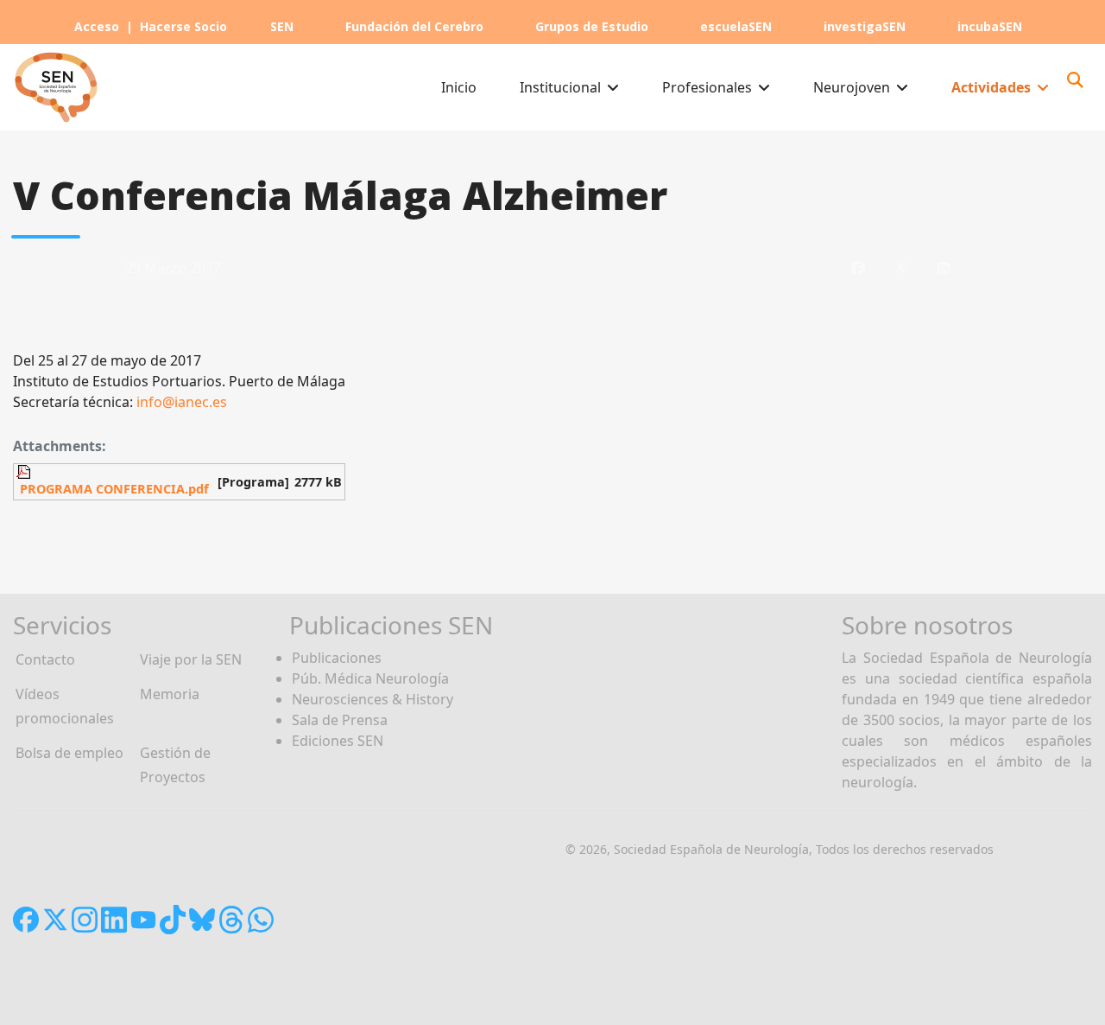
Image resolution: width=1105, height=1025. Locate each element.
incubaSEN (989, 26)
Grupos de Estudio (591, 26)
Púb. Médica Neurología (370, 678)
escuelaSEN (736, 26)
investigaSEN (865, 26)
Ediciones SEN (337, 740)
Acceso (96, 26)
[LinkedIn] (944, 267)
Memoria (169, 693)
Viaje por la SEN (191, 659)
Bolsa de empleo (69, 752)
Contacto (45, 659)
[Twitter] (901, 267)
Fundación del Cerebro (414, 26)
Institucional (560, 87)
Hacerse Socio (183, 26)
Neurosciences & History (372, 699)
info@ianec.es (181, 401)
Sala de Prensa (340, 719)
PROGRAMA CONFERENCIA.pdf (112, 489)
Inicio (459, 87)
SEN (282, 26)
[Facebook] (858, 267)
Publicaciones (337, 657)
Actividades (991, 87)
